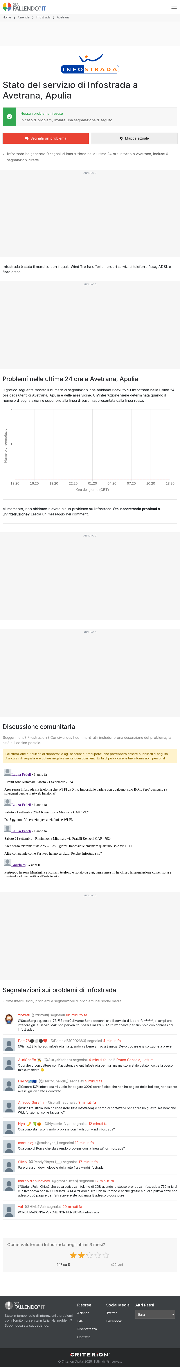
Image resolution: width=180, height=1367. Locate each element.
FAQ (80, 1321)
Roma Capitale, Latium (134, 1060)
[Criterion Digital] (90, 1354)
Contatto (83, 1337)
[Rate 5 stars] (106, 1255)
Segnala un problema (48, 138)
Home (7, 17)
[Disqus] (90, 822)
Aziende (24, 17)
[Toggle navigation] (174, 7)
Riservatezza (87, 1329)
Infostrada (43, 17)
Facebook (114, 1321)
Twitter (111, 1313)
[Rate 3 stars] (90, 1255)
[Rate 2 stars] (82, 1255)
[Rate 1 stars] (74, 1255)
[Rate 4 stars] (98, 1255)
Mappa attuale (137, 138)
